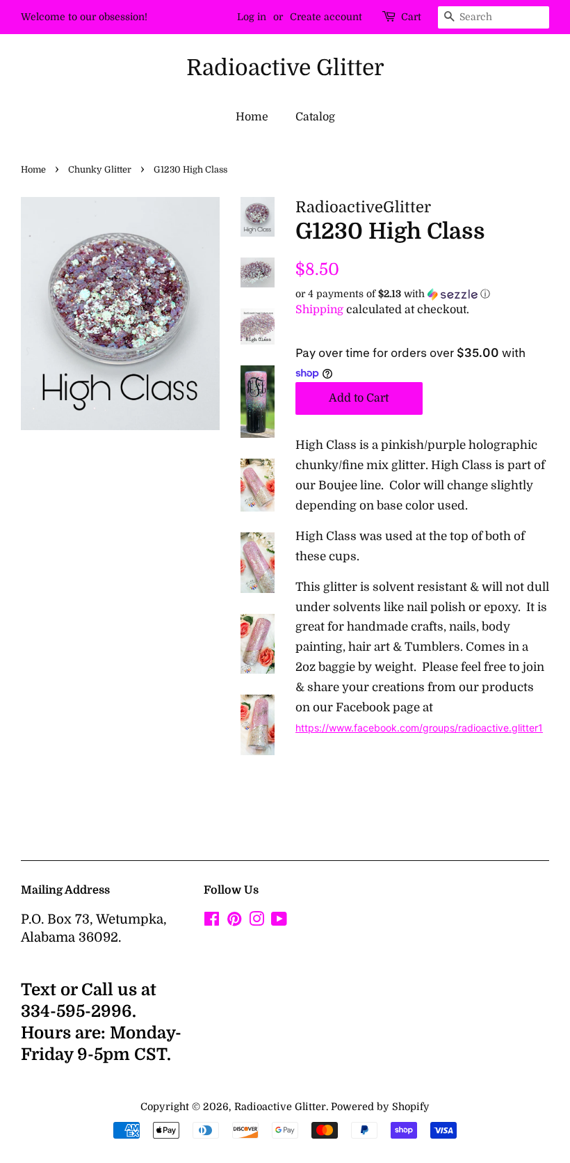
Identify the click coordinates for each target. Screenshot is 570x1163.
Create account (326, 16)
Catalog (315, 117)
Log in (251, 16)
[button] (422, 294)
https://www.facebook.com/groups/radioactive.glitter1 (419, 728)
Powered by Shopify (380, 1106)
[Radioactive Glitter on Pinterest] (234, 921)
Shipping (319, 309)
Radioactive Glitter (285, 68)
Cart (411, 16)
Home (252, 117)
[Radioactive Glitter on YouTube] (279, 921)
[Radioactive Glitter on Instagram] (256, 921)
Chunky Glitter (99, 170)
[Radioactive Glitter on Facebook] (212, 921)
